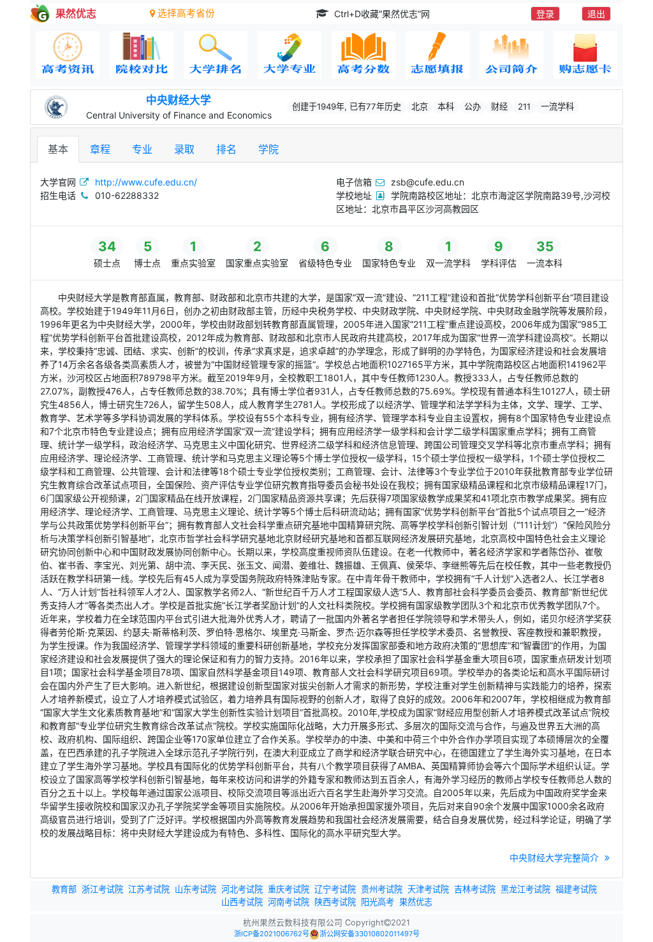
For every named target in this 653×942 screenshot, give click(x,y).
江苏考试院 (149, 889)
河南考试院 (288, 902)
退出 (596, 13)
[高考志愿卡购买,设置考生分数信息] (585, 55)
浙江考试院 (102, 889)
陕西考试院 (335, 902)
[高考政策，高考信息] (68, 55)
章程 (100, 149)
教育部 (64, 889)
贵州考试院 (381, 889)
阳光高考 (377, 902)
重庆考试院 (288, 889)
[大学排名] (216, 55)
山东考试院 (195, 889)
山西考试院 (242, 902)
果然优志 (415, 902)
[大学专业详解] (289, 55)
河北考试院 (242, 889)
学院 (268, 149)
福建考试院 (576, 889)
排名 (226, 149)
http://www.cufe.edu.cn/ (146, 182)
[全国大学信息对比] (142, 55)
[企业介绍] (511, 55)
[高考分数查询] (363, 55)
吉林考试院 (474, 889)
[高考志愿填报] (437, 55)
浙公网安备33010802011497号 (369, 933)
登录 (545, 13)
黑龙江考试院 (525, 889)
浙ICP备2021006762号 (271, 933)
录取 (184, 149)
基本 (58, 149)
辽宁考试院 (335, 889)
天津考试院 (428, 889)
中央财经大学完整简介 (555, 857)
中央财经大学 (178, 100)
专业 (142, 149)
